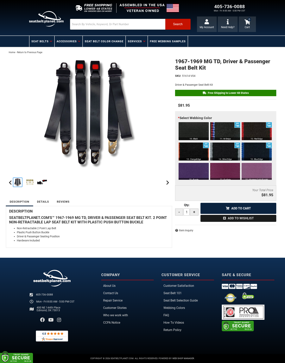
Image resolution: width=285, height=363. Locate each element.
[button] (130, 24)
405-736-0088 (44, 294)
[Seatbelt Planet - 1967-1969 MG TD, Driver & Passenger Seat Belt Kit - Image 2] (30, 182)
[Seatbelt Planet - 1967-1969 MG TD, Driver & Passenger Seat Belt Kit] (89, 112)
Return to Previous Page (29, 52)
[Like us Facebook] (42, 319)
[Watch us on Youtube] (51, 319)
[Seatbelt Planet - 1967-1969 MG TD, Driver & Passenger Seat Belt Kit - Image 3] (42, 182)
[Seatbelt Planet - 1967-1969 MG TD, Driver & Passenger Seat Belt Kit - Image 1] (17, 182)
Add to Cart (241, 208)
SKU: (178, 75)
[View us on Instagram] (59, 319)
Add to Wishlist (241, 218)
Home (12, 52)
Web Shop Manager (183, 358)
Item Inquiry (186, 230)
